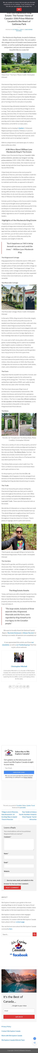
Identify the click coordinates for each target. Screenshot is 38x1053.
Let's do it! (19, 1017)
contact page (20, 922)
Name (6, 853)
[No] (36, 7)
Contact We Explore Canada (10, 1031)
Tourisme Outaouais (14, 633)
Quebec (21, 128)
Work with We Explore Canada (11, 1035)
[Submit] (35, 934)
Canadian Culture (21, 805)
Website (6, 871)
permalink (23, 807)
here (10, 929)
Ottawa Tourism (28, 633)
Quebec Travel (31, 805)
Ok (19, 9)
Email (6, 862)
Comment (7, 837)
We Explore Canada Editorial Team (13, 1040)
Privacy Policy (6, 1026)
